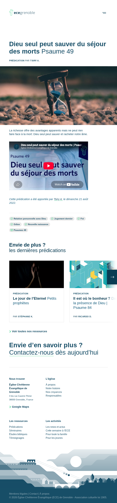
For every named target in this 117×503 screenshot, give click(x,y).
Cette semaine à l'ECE (58, 430)
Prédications (16, 427)
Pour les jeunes (54, 438)
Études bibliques (18, 434)
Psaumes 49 (20, 230)
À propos (50, 384)
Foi (82, 219)
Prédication (17, 60)
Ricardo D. (85, 316)
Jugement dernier (63, 219)
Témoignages (16, 438)
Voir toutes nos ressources (29, 331)
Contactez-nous (31, 352)
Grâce (17, 224)
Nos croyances (54, 392)
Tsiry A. (34, 60)
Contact (33, 493)
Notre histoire (53, 388)
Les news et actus (55, 427)
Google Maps (20, 406)
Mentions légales (18, 493)
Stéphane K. (25, 316)
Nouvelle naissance (38, 224)
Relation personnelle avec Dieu (30, 219)
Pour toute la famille (56, 434)
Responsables (53, 395)
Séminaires (15, 430)
